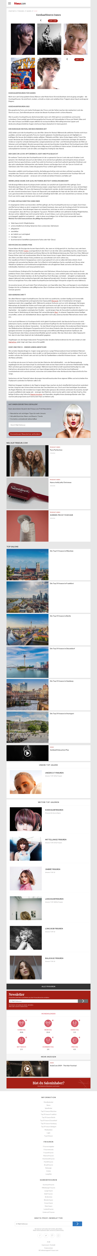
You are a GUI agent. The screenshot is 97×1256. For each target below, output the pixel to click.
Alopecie (55, 301)
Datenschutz (24, 1006)
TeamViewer (48, 1136)
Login (48, 1133)
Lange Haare (48, 1191)
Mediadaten (49, 1130)
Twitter (46, 1235)
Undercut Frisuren (49, 1212)
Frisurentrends (48, 1149)
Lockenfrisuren (48, 1209)
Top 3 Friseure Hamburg (48, 1123)
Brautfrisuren (48, 1165)
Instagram (58, 1235)
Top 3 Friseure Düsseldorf (48, 1120)
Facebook (39, 1235)
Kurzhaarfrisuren (48, 1185)
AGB (48, 1242)
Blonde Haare (48, 1200)
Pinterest (52, 1235)
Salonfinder (48, 1108)
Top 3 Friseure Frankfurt (48, 1114)
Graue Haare (48, 1203)
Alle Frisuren (48, 986)
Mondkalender (48, 1102)
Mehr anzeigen (48, 1057)
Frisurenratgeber (48, 1146)
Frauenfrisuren (48, 1153)
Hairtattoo (12, 342)
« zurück (41, 20)
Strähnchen (48, 1197)
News (48, 1105)
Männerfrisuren (48, 1156)
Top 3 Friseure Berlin (48, 1117)
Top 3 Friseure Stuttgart (48, 1127)
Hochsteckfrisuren (48, 1159)
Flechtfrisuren (48, 1162)
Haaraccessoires (36, 394)
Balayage (48, 1168)
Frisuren (48, 1142)
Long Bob (48, 1174)
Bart (56, 312)
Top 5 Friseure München (48, 1111)
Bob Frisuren (48, 1194)
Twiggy (26, 251)
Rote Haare (48, 1206)
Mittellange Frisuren (48, 1188)
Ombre (48, 1171)
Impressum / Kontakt (48, 1245)
